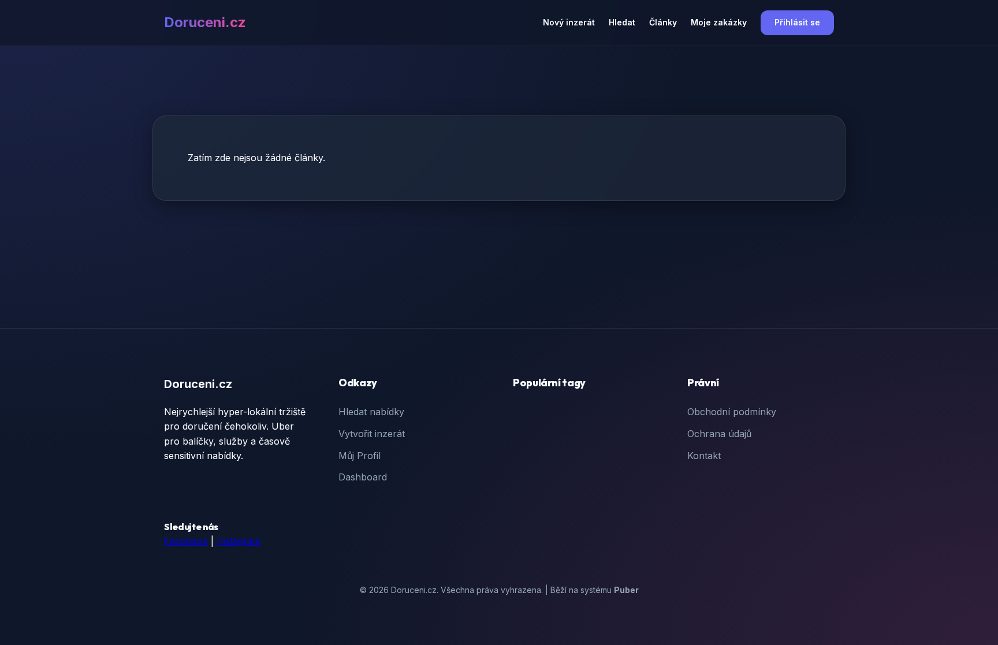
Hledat (622, 22)
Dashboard (362, 477)
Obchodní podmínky (731, 411)
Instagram (238, 541)
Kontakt (704, 455)
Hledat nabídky (371, 411)
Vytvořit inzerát (371, 433)
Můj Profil (359, 455)
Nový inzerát (569, 22)
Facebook (186, 541)
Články (663, 22)
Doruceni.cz (205, 22)
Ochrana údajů (719, 433)
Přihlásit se (797, 22)
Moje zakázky (719, 22)
